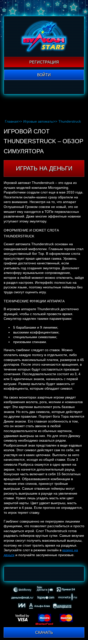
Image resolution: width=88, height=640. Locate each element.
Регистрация (44, 62)
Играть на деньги (44, 168)
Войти (44, 75)
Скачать (44, 632)
